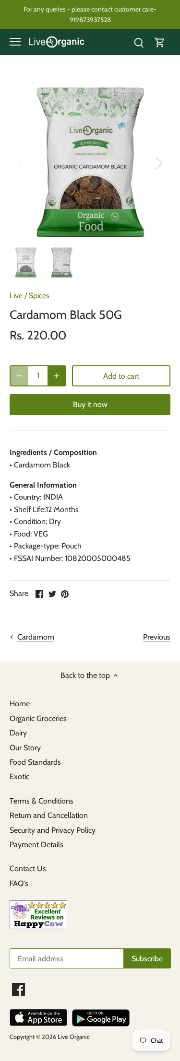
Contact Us (28, 868)
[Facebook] (18, 989)
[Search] (138, 42)
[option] (90, 162)
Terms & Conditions (41, 800)
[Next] (158, 163)
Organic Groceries (38, 718)
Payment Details (36, 844)
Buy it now (90, 404)
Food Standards (35, 762)
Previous (156, 636)
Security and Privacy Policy (53, 830)
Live (16, 295)
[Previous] (22, 163)
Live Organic (74, 1036)
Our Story (25, 747)
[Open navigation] (15, 42)
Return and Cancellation (49, 815)
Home (20, 703)
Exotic (19, 776)
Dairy (18, 732)
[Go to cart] (160, 42)
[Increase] (57, 376)
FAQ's (19, 883)
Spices (39, 295)
